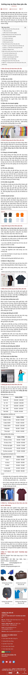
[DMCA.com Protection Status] (6, 651)
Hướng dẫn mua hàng (7, 641)
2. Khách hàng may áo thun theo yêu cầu (11, 34)
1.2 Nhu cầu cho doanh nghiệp (9, 32)
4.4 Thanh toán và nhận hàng (9, 58)
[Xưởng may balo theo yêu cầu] (7, 593)
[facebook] (3, 661)
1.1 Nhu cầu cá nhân (7, 30)
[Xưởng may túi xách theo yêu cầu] (21, 575)
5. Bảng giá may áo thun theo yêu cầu (10, 60)
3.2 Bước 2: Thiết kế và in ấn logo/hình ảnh (12, 47)
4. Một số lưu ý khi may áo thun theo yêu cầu (12, 51)
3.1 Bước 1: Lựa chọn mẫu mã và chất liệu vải (13, 45)
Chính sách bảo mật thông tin (10, 638)
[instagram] (10, 661)
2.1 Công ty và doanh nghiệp (9, 36)
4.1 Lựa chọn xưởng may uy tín (9, 53)
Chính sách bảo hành (7, 649)
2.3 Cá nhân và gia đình (7, 40)
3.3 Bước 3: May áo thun (8, 49)
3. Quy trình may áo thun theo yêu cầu (11, 43)
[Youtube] (6, 661)
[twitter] (13, 661)
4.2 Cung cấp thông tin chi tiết (9, 55)
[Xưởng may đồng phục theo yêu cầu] (21, 593)
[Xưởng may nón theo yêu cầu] (7, 575)
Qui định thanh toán (7, 643)
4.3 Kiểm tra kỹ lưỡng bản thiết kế (10, 57)
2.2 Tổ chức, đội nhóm (7, 38)
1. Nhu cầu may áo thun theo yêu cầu (10, 29)
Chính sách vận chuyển (8, 646)
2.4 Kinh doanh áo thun (7, 42)
